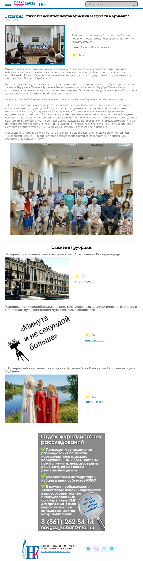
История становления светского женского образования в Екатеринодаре (63, 254)
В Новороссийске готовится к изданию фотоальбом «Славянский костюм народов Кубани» (70, 370)
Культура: (14, 15)
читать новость (84, 281)
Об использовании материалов (55, 552)
